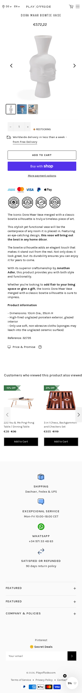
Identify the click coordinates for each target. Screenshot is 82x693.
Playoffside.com (45, 672)
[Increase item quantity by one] (28, 126)
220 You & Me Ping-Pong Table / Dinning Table (19, 424)
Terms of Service (21, 680)
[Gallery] (43, 71)
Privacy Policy (44, 680)
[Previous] (11, 65)
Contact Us (64, 680)
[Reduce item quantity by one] (10, 126)
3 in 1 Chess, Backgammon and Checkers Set (60, 424)
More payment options (42, 175)
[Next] (74, 65)
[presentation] (7, 414)
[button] (16, 6)
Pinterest (41, 640)
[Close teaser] (65, 676)
